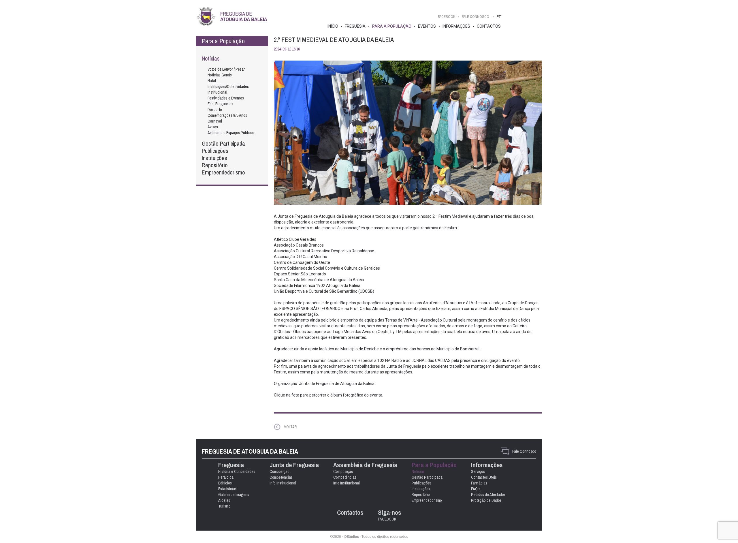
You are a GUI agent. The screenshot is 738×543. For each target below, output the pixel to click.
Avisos (213, 126)
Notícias (211, 58)
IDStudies (351, 537)
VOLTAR (290, 426)
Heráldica (226, 477)
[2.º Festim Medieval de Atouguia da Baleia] (408, 133)
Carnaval (215, 121)
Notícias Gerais (220, 75)
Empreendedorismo (223, 172)
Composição (279, 471)
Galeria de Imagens (233, 494)
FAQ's (475, 488)
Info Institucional (283, 483)
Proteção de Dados (486, 500)
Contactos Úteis (484, 477)
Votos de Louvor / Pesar (226, 69)
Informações (456, 26)
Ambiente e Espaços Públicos (231, 132)
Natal (212, 80)
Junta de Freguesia (294, 465)
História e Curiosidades (236, 471)
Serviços (478, 471)
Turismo (224, 506)
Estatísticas (227, 488)
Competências (281, 477)
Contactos (489, 26)
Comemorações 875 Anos (227, 115)
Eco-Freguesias (220, 103)
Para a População (391, 26)
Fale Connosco (524, 451)
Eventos (427, 26)
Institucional (217, 92)
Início (332, 26)
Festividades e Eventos (226, 98)
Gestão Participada (223, 143)
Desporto (215, 109)
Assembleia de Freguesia (365, 465)
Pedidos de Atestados (488, 494)
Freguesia (355, 26)
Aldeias (224, 500)
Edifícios (225, 483)
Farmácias (479, 483)
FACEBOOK (446, 16)
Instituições (214, 157)
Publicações (215, 150)
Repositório (215, 165)
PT (499, 16)
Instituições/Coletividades (228, 86)
